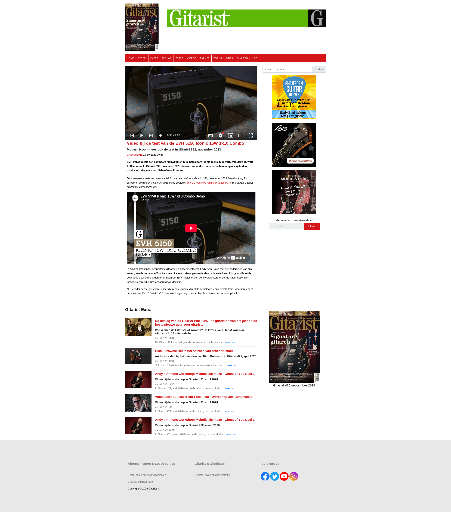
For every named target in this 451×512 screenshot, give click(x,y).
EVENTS (205, 58)
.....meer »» (228, 342)
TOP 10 (217, 58)
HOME (130, 58)
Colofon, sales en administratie (212, 474)
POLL (257, 58)
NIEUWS (167, 58)
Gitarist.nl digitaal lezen (141, 481)
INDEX (229, 58)
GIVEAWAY (243, 58)
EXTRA (154, 58)
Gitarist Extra (135, 154)
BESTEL (142, 58)
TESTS (179, 58)
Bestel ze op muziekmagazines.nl (147, 474)
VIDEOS (191, 58)
